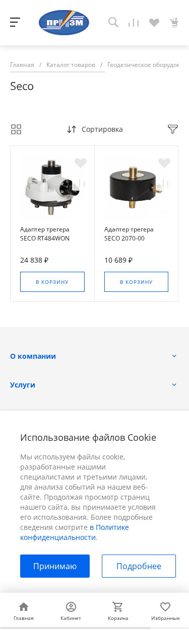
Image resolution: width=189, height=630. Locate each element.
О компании (33, 356)
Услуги (22, 384)
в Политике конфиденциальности (74, 532)
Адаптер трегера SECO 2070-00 (129, 234)
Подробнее (138, 566)
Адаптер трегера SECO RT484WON (45, 234)
